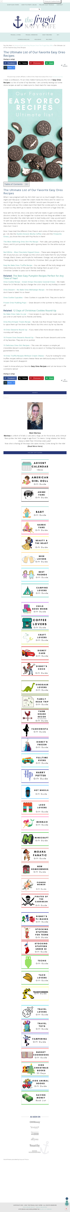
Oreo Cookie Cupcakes (13, 297)
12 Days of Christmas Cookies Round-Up (34, 310)
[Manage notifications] (66, 1208)
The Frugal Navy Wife (35, 22)
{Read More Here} (35, 446)
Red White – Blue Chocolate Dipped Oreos (21, 252)
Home (16, 45)
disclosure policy (57, 76)
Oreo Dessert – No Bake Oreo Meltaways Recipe (23, 290)
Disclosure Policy (29, 1207)
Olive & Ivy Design (46, 1209)
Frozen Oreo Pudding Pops (14, 303)
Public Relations (41, 1207)
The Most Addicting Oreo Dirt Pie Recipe (20, 242)
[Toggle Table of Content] (25, 184)
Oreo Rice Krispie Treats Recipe (17, 322)
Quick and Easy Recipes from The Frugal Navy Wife (36, 45)
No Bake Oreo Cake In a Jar (14, 314)
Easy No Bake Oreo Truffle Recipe (17, 265)
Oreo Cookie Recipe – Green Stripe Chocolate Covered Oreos (29, 282)
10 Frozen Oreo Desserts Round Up (18, 337)
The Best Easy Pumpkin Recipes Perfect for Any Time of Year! (33, 277)
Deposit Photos (24, 1159)
